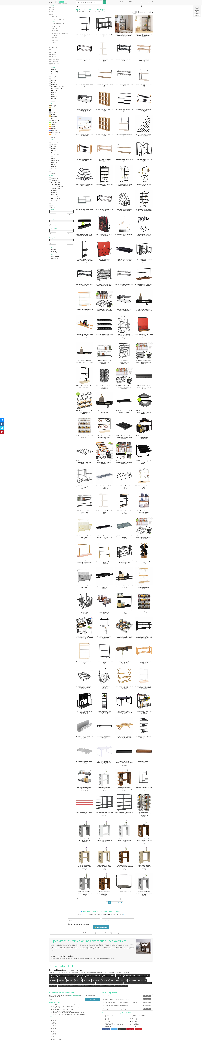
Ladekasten (54, 28)
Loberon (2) (54, 201)
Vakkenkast (54, 44)
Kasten (51, 14)
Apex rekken (89, 975)
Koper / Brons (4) (55, 132)
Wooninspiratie (135, 1024)
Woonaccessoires (54, 51)
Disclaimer (108, 1020)
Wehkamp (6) (54, 197)
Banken (52, 7)
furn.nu (54, 1025)
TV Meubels (54, 16)
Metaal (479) (54, 72)
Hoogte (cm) (53, 219)
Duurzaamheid (135, 1017)
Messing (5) (54, 98)
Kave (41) (53, 150)
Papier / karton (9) (56, 90)
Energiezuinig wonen (55, 61)
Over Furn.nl (108, 1017)
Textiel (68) (54, 78)
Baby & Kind (53, 54)
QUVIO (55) (54, 144)
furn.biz (54, 1034)
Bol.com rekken (108, 985)
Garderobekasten (56, 32)
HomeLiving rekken (142, 980)
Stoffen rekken (77, 978)
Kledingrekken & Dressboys (59, 23)
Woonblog (108, 1018)
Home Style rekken (115, 980)
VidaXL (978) (54, 178)
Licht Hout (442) (55, 108)
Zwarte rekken (99, 983)
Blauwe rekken (53, 975)
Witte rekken (124, 980)
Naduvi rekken (133, 978)
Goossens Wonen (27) (57, 186)
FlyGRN (54, 1006)
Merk (51, 139)
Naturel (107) (54, 116)
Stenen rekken (53, 980)
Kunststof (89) (55, 74)
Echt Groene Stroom (57, 1008)
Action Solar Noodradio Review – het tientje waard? (127, 999)
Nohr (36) (53, 152)
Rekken (53, 21)
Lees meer (198, 15)
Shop (51, 175)
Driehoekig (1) (54, 252)
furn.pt (54, 1033)
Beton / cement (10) (56, 88)
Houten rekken (119, 983)
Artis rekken (100, 985)
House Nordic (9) (55, 171)
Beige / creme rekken (71, 975)
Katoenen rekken (86, 978)
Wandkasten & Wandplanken (58, 26)
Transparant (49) (55, 120)
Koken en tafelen (54, 49)
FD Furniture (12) (55, 167)
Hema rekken (70, 980)
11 (118, 902)
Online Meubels (109, 1015)
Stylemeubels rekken (109, 983)
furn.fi (53, 1036)
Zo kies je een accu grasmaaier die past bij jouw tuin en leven (127, 1009)
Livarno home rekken (129, 983)
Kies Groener (55, 1009)
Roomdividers (55, 35)
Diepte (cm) (53, 238)
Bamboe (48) (54, 80)
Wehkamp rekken (96, 980)
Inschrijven (92, 999)
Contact (134, 1026)
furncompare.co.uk (57, 1039)
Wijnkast (53, 39)
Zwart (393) (54, 110)
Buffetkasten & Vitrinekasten (58, 19)
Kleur (51, 103)
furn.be (54, 1020)
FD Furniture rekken (124, 978)
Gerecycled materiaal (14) (57, 86)
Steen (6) (53, 94)
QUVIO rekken (53, 985)
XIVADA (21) (54, 156)
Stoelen (52, 9)
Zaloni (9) (53, 169)
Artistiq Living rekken (63, 985)
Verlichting (52, 13)
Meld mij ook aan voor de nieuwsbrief (79, 924)
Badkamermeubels (54, 58)
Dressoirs (54, 18)
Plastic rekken (80, 983)
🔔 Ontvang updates (101, 927)
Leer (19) (53, 82)
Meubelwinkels (109, 1023)
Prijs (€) (52, 209)
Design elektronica (54, 63)
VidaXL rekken (95, 978)
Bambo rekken (127, 975)
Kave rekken (62, 978)
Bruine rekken (62, 975)
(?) (152, 12)
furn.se (54, 1028)
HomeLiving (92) (55, 182)
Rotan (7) (53, 92)
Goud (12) (53, 126)
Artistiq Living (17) (55, 160)
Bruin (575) (54, 106)
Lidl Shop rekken (132, 980)
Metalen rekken (139, 983)
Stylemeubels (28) (55, 184)
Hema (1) (53, 205)
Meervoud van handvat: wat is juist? (127, 996)
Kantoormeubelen (54, 59)
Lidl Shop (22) (54, 190)
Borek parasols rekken (83, 985)
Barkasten (54, 42)
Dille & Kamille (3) (55, 199)
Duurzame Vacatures (57, 1011)
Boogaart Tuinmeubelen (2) (58, 203)
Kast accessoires (55, 45)
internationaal (67, 1011)
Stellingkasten (55, 40)
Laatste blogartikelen (109, 993)
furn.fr (53, 1019)
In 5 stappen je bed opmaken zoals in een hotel (127, 1005)
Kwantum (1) (54, 207)
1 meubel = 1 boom (137, 1020)
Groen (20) (54, 122)
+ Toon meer (52, 101)
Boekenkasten (55, 30)
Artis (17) (53, 158)
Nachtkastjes (55, 25)
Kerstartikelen (53, 56)
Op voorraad (54, 258)
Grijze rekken (119, 975)
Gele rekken (69, 978)
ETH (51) (53, 146)
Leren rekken (148, 983)
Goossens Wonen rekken (108, 975)
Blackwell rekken (97, 975)
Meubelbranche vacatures (138, 1015)
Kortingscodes (135, 1018)
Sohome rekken (136, 975)
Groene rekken (103, 978)
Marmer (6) (54, 96)
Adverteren (134, 1023)
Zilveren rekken (61, 980)
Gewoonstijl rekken (54, 983)
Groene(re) (61, 1)
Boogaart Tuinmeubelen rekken (68, 983)
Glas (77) (53, 76)
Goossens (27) (55, 154)
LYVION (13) (54, 165)
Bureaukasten (55, 37)
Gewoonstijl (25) (55, 188)
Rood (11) (53, 128)
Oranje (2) (53, 135)
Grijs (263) (53, 112)
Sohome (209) (55, 180)
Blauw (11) (54, 130)
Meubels (52, 5)
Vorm (51, 247)
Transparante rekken (89, 983)
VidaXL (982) (54, 142)
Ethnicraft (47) (54, 148)
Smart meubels (53, 65)
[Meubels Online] (77, 6)
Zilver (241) (54, 114)
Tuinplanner (135, 1021)
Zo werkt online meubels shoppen (114, 1024)
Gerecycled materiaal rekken (120, 985)
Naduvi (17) (54, 192)
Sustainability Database (58, 1014)
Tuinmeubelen (53, 47)
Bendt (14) (54, 162)
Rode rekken (93, 985)
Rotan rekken (142, 978)
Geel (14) (53, 124)
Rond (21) (53, 249)
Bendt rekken (81, 975)
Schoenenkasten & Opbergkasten (60, 33)
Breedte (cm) (53, 228)
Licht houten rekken (113, 978)
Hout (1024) (54, 69)
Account (144, 2)
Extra (51, 254)
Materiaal (52, 67)
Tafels (51, 11)
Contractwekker (56, 1012)
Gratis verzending (55, 256)
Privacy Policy (108, 1026)
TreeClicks (55, 1005)
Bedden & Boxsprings (55, 52)
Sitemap (107, 1021)
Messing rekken (145, 975)
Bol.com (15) (54, 194)
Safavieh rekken (53, 978)
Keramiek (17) (54, 84)
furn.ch (54, 1030)
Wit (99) (53, 118)
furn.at (54, 1023)
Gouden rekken (87, 980)
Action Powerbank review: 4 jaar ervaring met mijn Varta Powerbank (127, 1002)
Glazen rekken (105, 980)
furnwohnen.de (56, 1038)
